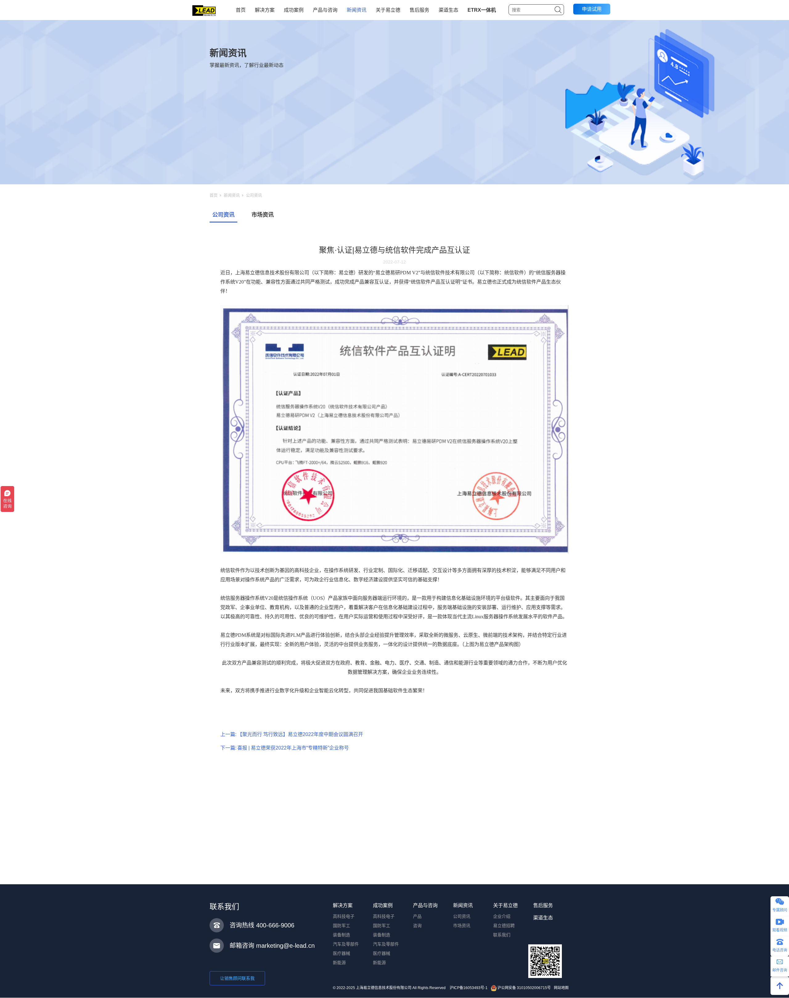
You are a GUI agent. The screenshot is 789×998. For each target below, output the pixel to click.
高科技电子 (343, 916)
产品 (417, 916)
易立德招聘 (504, 925)
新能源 (339, 962)
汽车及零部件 (346, 944)
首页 (241, 10)
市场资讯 (262, 215)
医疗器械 (341, 953)
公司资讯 (254, 195)
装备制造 (341, 934)
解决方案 (265, 10)
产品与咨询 (325, 10)
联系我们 (501, 934)
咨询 (417, 925)
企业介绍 (501, 916)
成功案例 (294, 10)
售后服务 (419, 10)
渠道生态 (448, 10)
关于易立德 (388, 10)
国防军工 (341, 925)
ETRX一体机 (482, 10)
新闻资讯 (356, 10)
